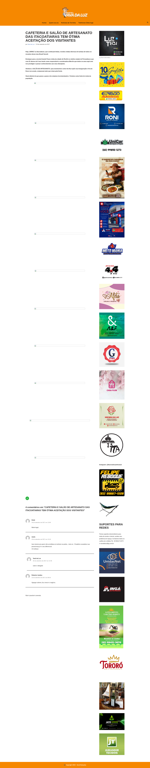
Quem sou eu (54, 23)
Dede (33, 520)
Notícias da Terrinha (68, 23)
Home (44, 23)
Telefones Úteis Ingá (85, 23)
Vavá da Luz (31, 44)
